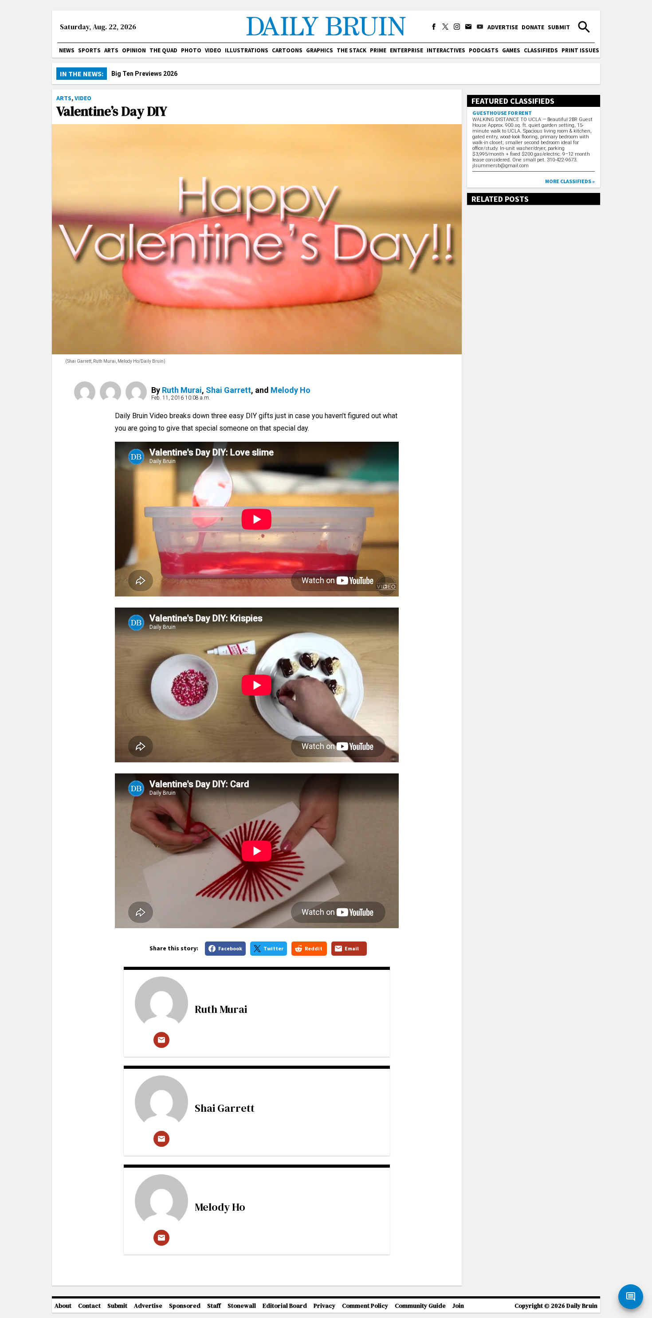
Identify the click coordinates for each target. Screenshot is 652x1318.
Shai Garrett (228, 390)
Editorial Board (285, 1306)
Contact (89, 1306)
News (67, 50)
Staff (214, 1306)
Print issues (580, 50)
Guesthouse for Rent (502, 113)
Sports (89, 50)
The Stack (351, 50)
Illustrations (246, 50)
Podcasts (484, 50)
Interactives (446, 50)
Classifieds (541, 50)
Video (213, 50)
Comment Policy (365, 1306)
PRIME (378, 50)
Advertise (502, 27)
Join (458, 1306)
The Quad (163, 50)
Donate (533, 27)
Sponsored (184, 1306)
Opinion (134, 50)
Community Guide (420, 1306)
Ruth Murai (182, 390)
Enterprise (406, 50)
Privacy (324, 1306)
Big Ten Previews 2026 (144, 73)
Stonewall (242, 1306)
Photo (191, 50)
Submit (559, 27)
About (63, 1306)
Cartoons (287, 50)
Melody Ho (290, 390)
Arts (111, 50)
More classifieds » (570, 181)
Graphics (319, 50)
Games (511, 50)
